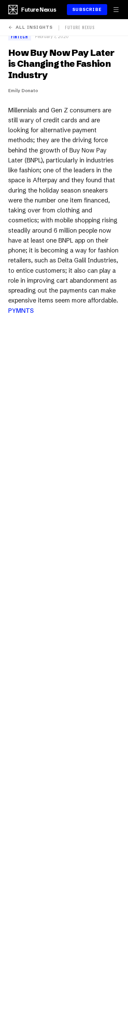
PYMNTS (21, 311)
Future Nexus (38, 9)
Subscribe (87, 9)
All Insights (34, 27)
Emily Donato (23, 90)
